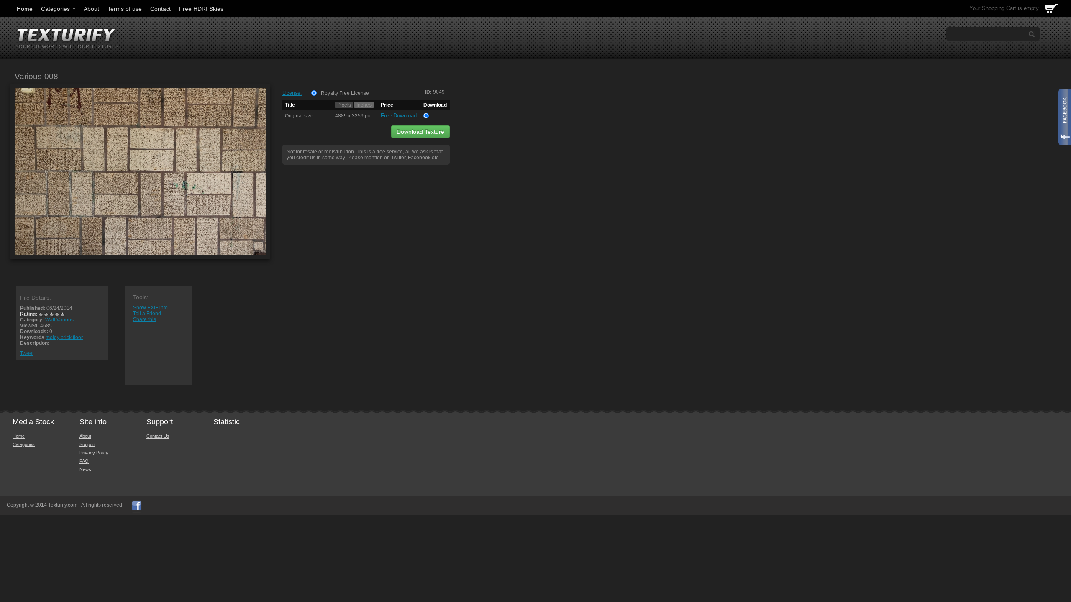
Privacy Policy (93, 452)
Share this (144, 319)
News (85, 469)
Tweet (26, 353)
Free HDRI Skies (201, 8)
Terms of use (125, 8)
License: (292, 93)
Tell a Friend (147, 313)
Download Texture (420, 131)
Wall (50, 320)
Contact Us (157, 436)
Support (87, 444)
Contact (160, 8)
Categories (55, 8)
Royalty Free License (345, 93)
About (91, 8)
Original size (299, 116)
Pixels (344, 105)
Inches (364, 105)
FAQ (84, 461)
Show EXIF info (150, 308)
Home (25, 8)
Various (65, 320)
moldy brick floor (64, 337)
